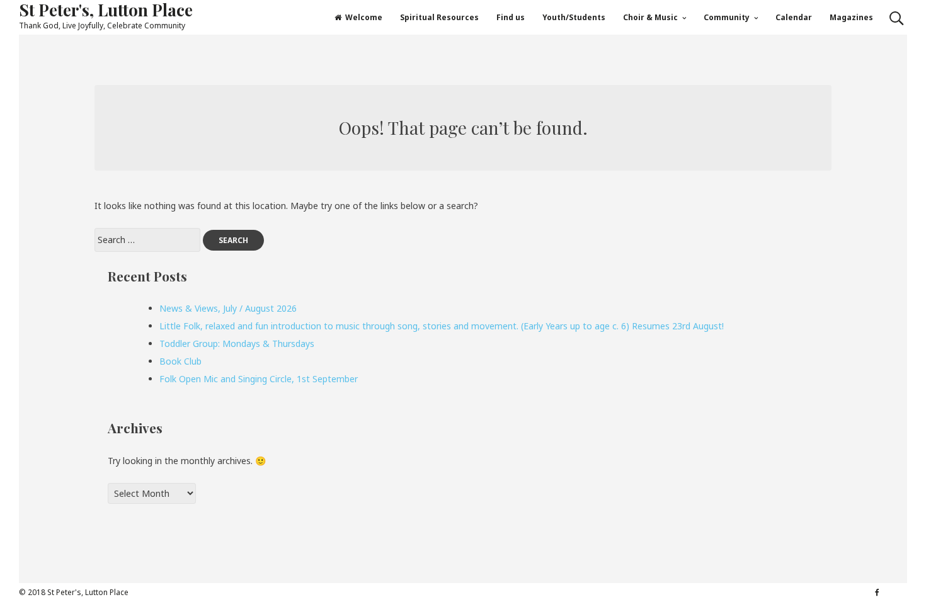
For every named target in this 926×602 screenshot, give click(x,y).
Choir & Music (650, 17)
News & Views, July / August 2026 (228, 308)
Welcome (363, 17)
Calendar (793, 17)
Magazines (851, 17)
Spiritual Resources (439, 17)
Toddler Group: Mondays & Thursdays (236, 343)
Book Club (180, 361)
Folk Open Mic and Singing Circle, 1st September (258, 379)
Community (727, 17)
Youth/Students (573, 17)
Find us (510, 17)
